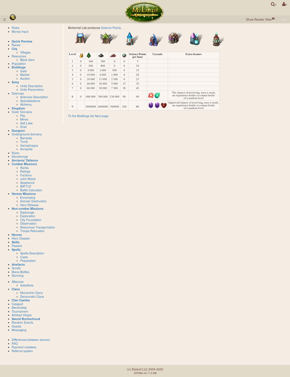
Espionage (27, 212)
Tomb (24, 141)
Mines (24, 119)
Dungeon (18, 130)
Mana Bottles (20, 272)
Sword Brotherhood (26, 319)
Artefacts (18, 264)
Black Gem (27, 60)
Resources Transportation (37, 227)
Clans (16, 289)
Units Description (31, 86)
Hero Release (29, 205)
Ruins (15, 153)
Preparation (28, 260)
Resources (19, 56)
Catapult (17, 304)
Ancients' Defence (25, 160)
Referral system (22, 351)
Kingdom (18, 108)
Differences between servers (31, 339)
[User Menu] (284, 4)
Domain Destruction (33, 201)
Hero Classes (21, 238)
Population (19, 63)
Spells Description (32, 253)
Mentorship (19, 307)
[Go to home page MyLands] (144, 11)
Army (15, 82)
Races (16, 45)
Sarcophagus (29, 145)
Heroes (17, 234)
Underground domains (27, 134)
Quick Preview (22, 41)
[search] (273, 4)
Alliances (18, 281)
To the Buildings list (81, 116)
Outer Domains (22, 112)
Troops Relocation (32, 231)
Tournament (20, 311)
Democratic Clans (32, 296)
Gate (23, 71)
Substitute (27, 285)
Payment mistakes (24, 347)
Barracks (26, 138)
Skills (16, 242)
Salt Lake (26, 123)
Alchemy (26, 104)
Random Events (22, 322)
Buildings (19, 67)
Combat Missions (24, 164)
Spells (16, 249)
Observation (28, 223)
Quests (16, 326)
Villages (25, 52)
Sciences (18, 93)
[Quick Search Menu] (273, 4)
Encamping (27, 197)
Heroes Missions (24, 193)
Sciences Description (34, 97)
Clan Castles (21, 300)
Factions (26, 175)
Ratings (25, 171)
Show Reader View (259, 19)
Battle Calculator (31, 190)
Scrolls (16, 268)
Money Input (20, 31)
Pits (22, 115)
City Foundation (30, 220)
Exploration (27, 216)
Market (25, 74)
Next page (101, 116)
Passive (17, 246)
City (14, 49)
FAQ (15, 343)
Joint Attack (28, 179)
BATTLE (25, 186)
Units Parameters (32, 89)
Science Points (111, 28)
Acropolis (26, 149)
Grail (23, 127)
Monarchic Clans (31, 293)
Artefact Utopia (22, 315)
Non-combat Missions (28, 208)
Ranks (24, 168)
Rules (15, 28)
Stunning (18, 275)
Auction (25, 78)
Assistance (27, 182)
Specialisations (30, 101)
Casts (24, 257)
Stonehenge (20, 156)
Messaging (19, 330)
